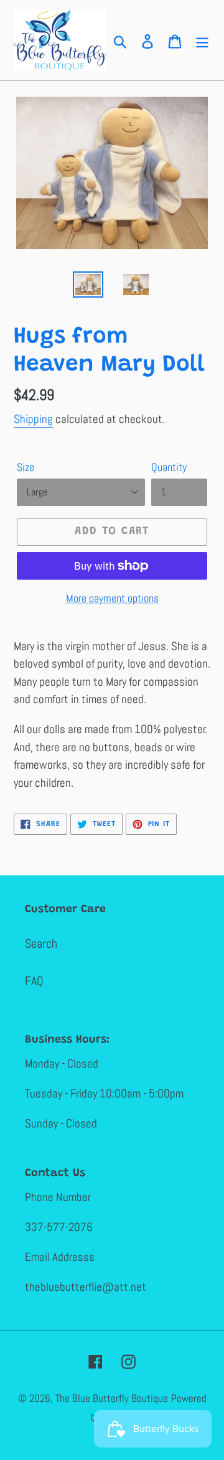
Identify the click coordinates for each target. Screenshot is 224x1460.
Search (41, 943)
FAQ (34, 981)
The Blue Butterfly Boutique (111, 1398)
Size (25, 467)
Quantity (169, 467)
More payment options (112, 598)
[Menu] (202, 40)
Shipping (33, 419)
